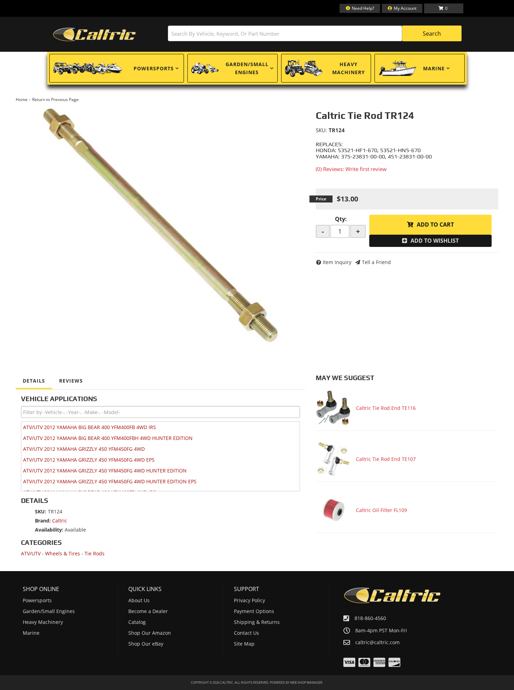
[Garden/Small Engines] (205, 68)
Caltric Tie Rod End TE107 (386, 459)
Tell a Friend (376, 262)
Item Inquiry (337, 262)
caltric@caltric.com (377, 642)
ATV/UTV (31, 553)
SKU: (321, 130)
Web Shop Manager (306, 682)
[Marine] (397, 68)
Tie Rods (95, 553)
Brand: (43, 520)
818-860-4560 (370, 618)
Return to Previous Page (55, 99)
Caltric (59, 520)
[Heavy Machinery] (303, 68)
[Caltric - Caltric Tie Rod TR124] (160, 225)
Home (22, 99)
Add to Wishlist (435, 240)
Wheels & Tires (62, 553)
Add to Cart (435, 224)
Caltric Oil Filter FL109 (381, 510)
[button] (315, 33)
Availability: (49, 529)
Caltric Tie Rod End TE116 (386, 408)
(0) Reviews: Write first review (351, 168)
